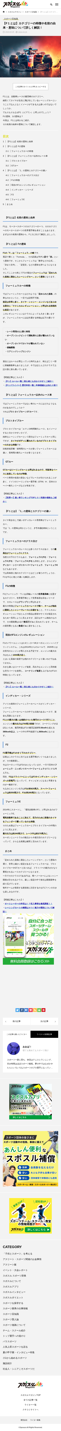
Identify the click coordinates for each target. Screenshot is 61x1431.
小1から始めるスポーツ (15, 1358)
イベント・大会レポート (15, 1270)
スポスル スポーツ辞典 (14, 1275)
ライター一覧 (30, 1405)
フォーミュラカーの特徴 (22, 151)
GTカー (14, 165)
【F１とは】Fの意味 (16, 146)
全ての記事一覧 (30, 1400)
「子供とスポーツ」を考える (17, 1253)
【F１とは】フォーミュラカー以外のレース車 (27, 156)
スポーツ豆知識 (11, 1314)
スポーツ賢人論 (11, 1319)
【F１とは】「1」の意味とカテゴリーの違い (27, 170)
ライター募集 (35, 1420)
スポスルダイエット (13, 1297)
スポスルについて (12, 1281)
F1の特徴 (15, 180)
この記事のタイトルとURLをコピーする (30, 87)
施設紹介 (7, 1363)
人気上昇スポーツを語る (15, 1347)
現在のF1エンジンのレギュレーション (28, 185)
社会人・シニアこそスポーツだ (19, 1369)
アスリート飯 (9, 1264)
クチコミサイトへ (30, 1410)
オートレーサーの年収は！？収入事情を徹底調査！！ (28, 903)
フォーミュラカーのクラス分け (25, 175)
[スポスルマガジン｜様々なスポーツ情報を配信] (15, 4)
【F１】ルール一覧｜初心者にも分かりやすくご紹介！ (29, 381)
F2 (12, 194)
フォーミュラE (18, 199)
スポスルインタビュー (14, 1292)
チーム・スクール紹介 (14, 1330)
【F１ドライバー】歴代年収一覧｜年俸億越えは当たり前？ (31, 385)
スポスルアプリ (11, 1286)
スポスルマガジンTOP (31, 1395)
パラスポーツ (9, 1341)
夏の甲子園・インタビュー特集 (19, 1352)
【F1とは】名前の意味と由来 (20, 141)
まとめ (10, 204)
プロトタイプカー (19, 161)
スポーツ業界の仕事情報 (15, 1308)
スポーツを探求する (13, 1303)
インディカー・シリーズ (22, 190)
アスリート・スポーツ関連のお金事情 (22, 1259)
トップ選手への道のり (14, 1336)
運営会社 (24, 1420)
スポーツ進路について (14, 1325)
